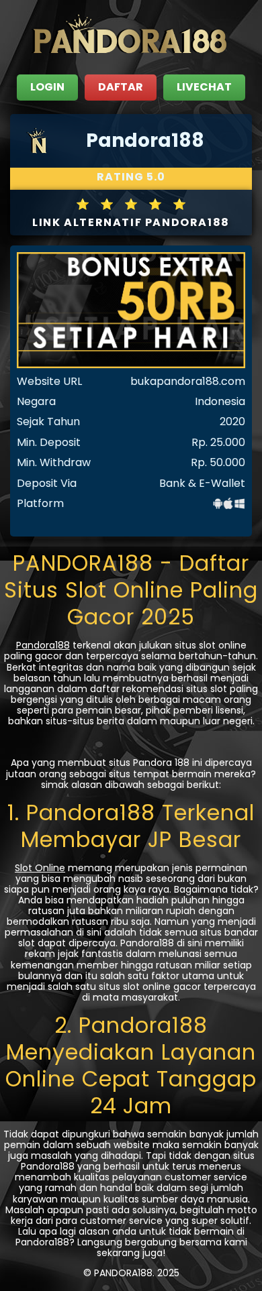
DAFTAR (120, 87)
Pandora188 (43, 645)
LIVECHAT (204, 87)
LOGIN (47, 87)
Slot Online (40, 868)
